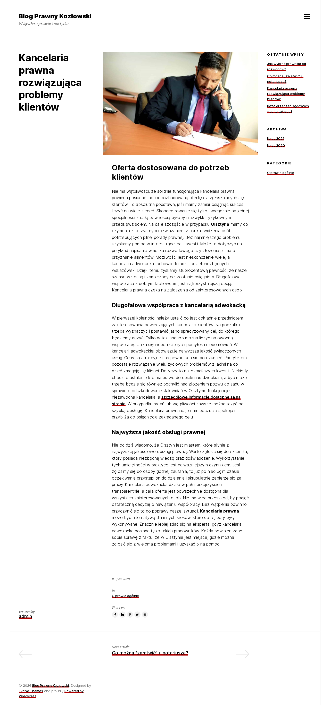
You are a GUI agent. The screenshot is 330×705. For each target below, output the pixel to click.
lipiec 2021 (275, 138)
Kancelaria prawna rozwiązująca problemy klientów (286, 93)
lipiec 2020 (276, 145)
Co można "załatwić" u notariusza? (150, 653)
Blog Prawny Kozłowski (50, 685)
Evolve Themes (31, 691)
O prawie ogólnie (125, 596)
